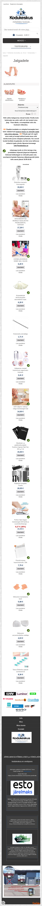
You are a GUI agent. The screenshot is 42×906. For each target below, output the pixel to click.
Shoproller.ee (36, 903)
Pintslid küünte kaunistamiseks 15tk (20, 561)
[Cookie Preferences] (3, 903)
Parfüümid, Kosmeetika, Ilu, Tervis (17, 53)
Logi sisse (6, 4)
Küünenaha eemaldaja (20, 334)
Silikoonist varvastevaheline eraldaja (20, 634)
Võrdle (20, 196)
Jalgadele (5, 55)
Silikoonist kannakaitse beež (20, 598)
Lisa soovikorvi (20, 194)
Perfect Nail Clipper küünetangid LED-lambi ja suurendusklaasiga (20, 522)
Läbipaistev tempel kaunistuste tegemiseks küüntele (20, 370)
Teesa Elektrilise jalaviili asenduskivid (20, 670)
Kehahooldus (31, 53)
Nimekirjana (32, 114)
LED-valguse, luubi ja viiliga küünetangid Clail (20, 408)
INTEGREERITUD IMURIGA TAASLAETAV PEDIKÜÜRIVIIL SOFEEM (20, 222)
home (4, 53)
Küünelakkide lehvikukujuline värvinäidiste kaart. (20, 297)
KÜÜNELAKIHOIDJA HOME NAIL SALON (20, 260)
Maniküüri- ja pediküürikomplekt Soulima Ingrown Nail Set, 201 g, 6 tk (20, 446)
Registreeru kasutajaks (16, 4)
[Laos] (20, 172)
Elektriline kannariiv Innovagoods (20, 183)
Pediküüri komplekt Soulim (20, 484)
